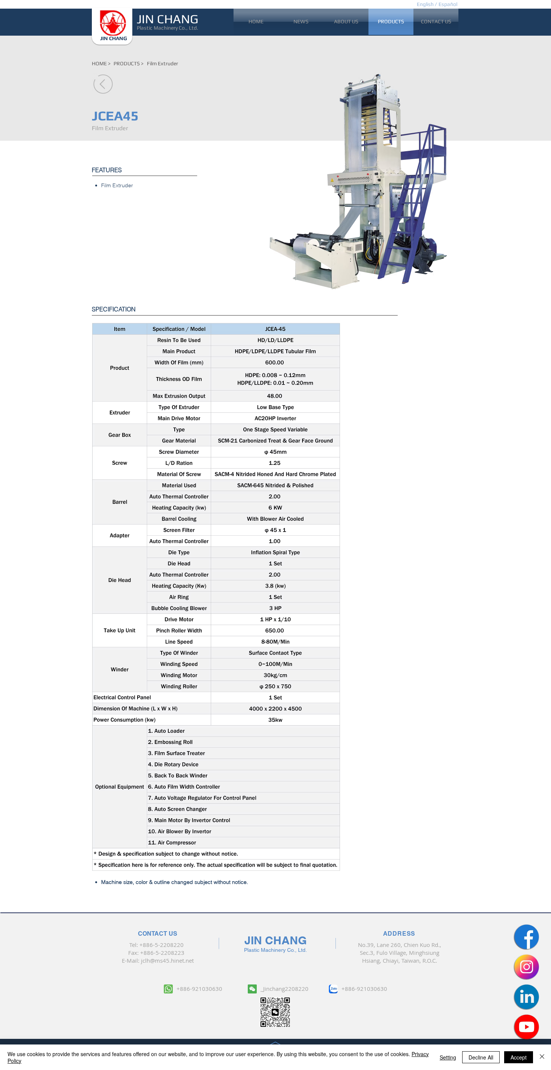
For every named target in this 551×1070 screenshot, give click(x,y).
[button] (448, 4)
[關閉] (542, 1057)
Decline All (481, 1057)
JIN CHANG (167, 19)
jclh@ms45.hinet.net (167, 960)
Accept (519, 1057)
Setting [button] (448, 1057)
